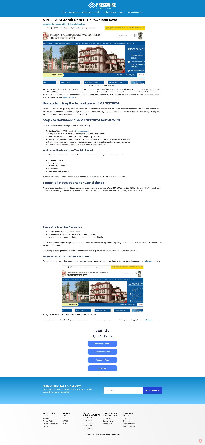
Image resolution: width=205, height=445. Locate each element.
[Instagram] (111, 336)
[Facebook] (94, 336)
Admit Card (86, 12)
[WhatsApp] (100, 336)
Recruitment (74, 12)
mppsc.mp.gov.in (69, 97)
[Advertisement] (102, 210)
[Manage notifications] (200, 441)
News (121, 12)
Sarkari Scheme (110, 12)
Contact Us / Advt (135, 12)
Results (97, 12)
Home (64, 12)
